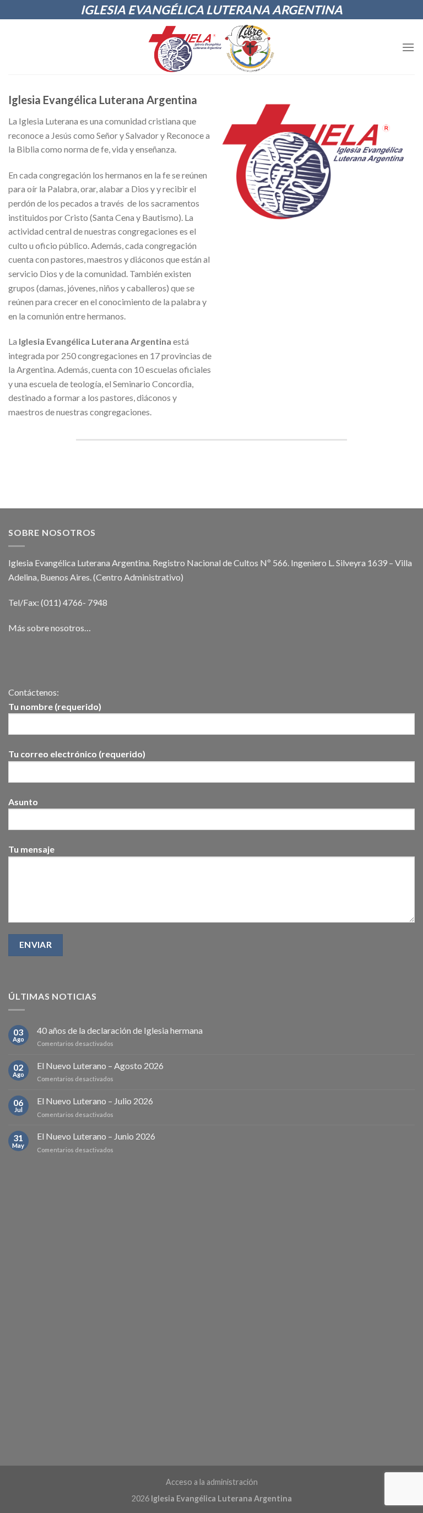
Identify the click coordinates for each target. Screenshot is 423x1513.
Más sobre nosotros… (49, 627)
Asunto (23, 801)
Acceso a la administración (212, 1482)
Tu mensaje (31, 849)
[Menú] (408, 47)
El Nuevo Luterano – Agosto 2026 (100, 1065)
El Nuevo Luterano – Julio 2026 (95, 1101)
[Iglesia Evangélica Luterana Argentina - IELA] (212, 46)
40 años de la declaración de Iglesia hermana (120, 1030)
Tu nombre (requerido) (54, 706)
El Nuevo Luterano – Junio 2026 (96, 1136)
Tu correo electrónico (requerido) (76, 754)
